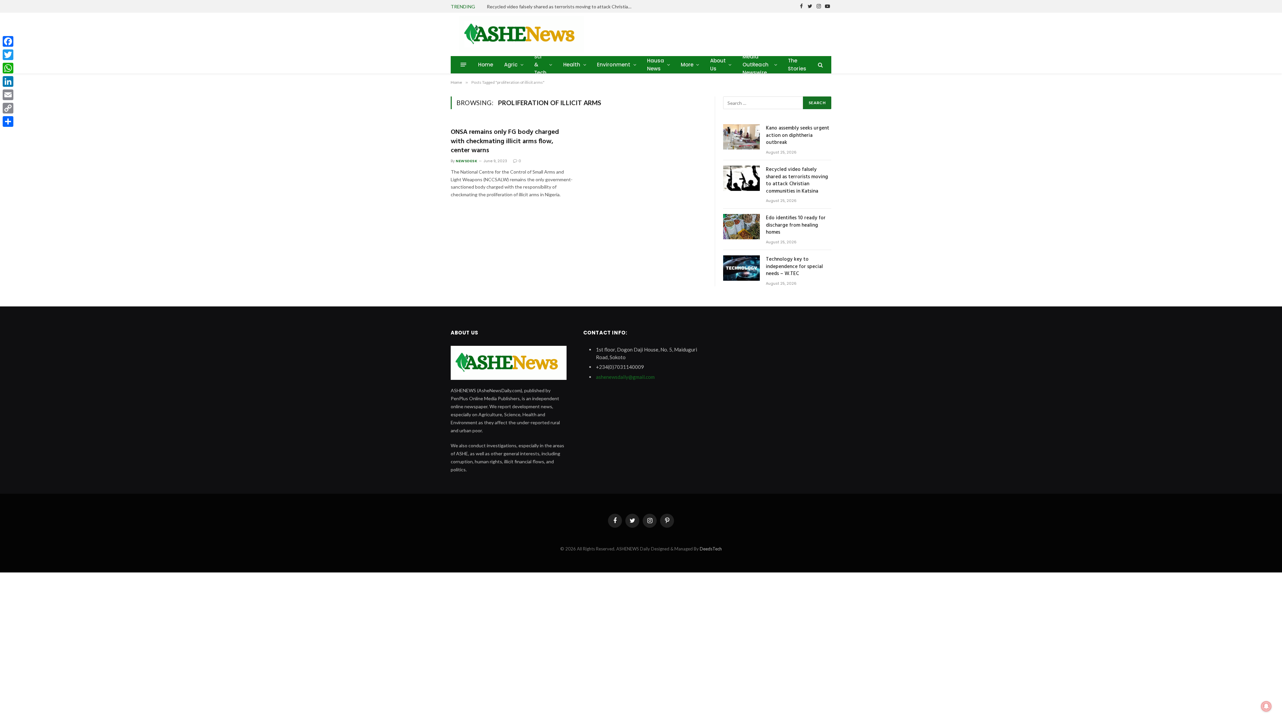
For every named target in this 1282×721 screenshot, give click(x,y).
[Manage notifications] (1266, 706)
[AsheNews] (521, 34)
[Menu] (463, 64)
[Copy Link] (8, 108)
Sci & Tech (540, 64)
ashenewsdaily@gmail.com (625, 377)
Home (485, 64)
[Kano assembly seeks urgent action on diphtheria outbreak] (741, 137)
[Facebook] (8, 41)
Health (572, 64)
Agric (511, 64)
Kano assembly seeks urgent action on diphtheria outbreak (797, 135)
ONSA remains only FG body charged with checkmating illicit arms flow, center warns (505, 141)
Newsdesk (466, 161)
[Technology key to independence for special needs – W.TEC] (741, 268)
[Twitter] (8, 54)
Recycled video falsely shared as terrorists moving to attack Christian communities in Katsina (562, 6)
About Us (718, 64)
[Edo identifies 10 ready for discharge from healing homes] (741, 226)
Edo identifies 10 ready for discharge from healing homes (796, 225)
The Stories (797, 64)
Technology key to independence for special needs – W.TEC (794, 266)
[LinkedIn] (8, 81)
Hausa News (655, 64)
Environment (614, 64)
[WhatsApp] (8, 68)
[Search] (820, 64)
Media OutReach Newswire (755, 64)
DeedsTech (711, 548)
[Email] (8, 94)
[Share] (8, 121)
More (687, 64)
